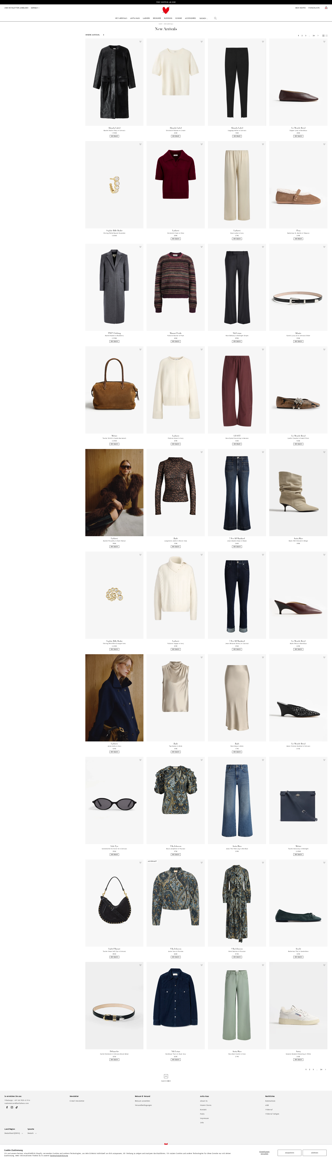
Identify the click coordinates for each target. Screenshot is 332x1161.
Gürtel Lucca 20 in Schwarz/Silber (298, 335)
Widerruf (269, 1110)
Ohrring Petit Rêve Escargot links (114, 643)
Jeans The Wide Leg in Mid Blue (237, 848)
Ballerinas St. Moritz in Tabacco (298, 233)
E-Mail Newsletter (77, 1101)
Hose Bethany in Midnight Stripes (237, 335)
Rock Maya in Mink (237, 746)
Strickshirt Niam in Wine (175, 233)
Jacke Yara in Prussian (175, 951)
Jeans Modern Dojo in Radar (237, 541)
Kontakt (203, 1110)
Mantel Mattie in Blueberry (114, 335)
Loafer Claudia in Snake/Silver (298, 438)
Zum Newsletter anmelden (16, 8)
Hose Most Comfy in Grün (237, 1054)
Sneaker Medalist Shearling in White (298, 1054)
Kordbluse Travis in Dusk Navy (175, 1054)
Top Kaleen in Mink (175, 746)
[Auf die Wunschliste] (140, 41)
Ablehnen (314, 1153)
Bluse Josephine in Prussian (175, 848)
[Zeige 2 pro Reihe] (326, 36)
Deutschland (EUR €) (12, 1133)
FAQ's (202, 1114)
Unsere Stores (205, 1105)
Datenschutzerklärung (59, 1156)
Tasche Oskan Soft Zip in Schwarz (114, 951)
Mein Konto (300, 8)
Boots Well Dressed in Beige (298, 541)
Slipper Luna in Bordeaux (298, 130)
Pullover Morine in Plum (175, 335)
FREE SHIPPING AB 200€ (166, 2)
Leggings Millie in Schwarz (237, 130)
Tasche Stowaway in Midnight (298, 848)
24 (314, 36)
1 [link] (298, 36)
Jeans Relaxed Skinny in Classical (237, 643)
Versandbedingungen (143, 1105)
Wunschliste (314, 8)
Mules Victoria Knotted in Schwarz (298, 746)
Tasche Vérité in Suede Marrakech (114, 438)
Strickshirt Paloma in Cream (175, 130)
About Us (203, 1101)
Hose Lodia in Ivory (237, 233)
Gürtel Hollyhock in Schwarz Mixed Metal (114, 1054)
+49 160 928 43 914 (22, 1100)
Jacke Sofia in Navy (114, 746)
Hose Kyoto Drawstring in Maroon (237, 438)
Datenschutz (270, 1101)
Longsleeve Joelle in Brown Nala (175, 541)
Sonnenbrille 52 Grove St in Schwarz (114, 848)
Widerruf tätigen (272, 1114)
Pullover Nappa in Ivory (176, 643)
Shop (160, 24)
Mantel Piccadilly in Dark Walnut (114, 541)
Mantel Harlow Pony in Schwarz (114, 130)
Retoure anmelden (142, 1101)
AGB (267, 1105)
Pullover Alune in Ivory (176, 438)
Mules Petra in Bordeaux (298, 643)
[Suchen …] (215, 18)
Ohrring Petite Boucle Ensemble (114, 233)
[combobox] (208, 18)
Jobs (202, 1123)
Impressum (204, 1118)
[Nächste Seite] (318, 35)
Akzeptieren (289, 1153)
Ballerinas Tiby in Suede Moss (298, 951)
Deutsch (30, 1133)
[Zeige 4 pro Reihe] (323, 36)
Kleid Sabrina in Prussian (237, 951)
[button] (121, 18)
